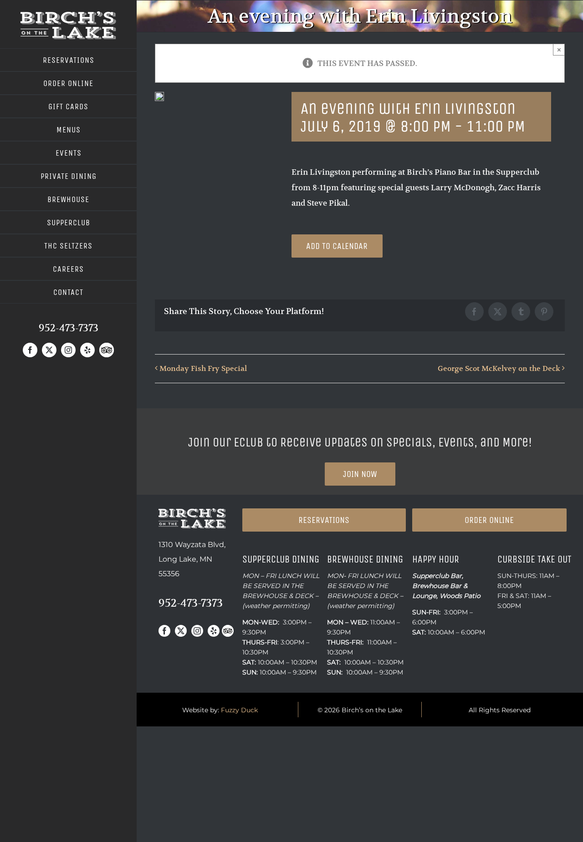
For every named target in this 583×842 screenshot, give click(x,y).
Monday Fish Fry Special (203, 368)
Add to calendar (337, 246)
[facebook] (30, 350)
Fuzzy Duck (239, 710)
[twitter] (49, 350)
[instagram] (68, 350)
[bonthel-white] (68, 15)
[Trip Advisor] (106, 350)
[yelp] (87, 350)
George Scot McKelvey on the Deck (499, 368)
